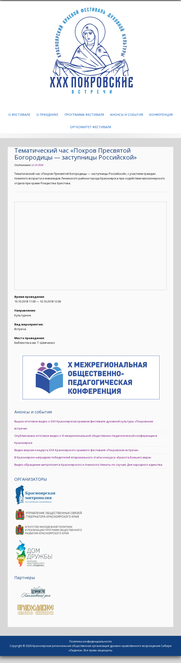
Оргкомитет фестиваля (90, 127)
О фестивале (19, 114)
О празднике (47, 114)
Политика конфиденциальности (90, 641)
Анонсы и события (126, 114)
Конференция (161, 114)
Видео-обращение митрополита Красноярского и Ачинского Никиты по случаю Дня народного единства (88, 465)
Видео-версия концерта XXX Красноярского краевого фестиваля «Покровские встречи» (76, 450)
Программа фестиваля (84, 114)
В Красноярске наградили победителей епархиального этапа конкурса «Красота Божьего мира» (82, 457)
